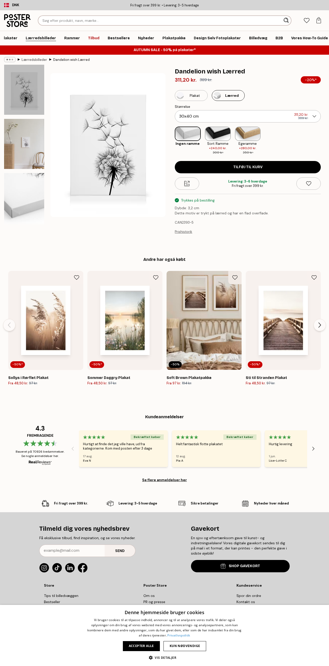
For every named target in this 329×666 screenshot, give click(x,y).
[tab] (306, 21)
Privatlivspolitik (178, 635)
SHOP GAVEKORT (244, 566)
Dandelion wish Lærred (71, 60)
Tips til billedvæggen (61, 595)
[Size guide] (187, 183)
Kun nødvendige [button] (185, 646)
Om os (149, 595)
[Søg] (286, 20)
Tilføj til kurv (247, 167)
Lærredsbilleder (34, 60)
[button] (164, 657)
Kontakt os (245, 602)
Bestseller (52, 602)
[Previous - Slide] (171, 141)
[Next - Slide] (325, 141)
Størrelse (182, 106)
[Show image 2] (24, 144)
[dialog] (164, 635)
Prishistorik (183, 232)
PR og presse (154, 602)
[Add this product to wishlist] (308, 183)
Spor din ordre (248, 595)
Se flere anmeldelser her (164, 480)
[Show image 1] (24, 90)
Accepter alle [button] (141, 646)
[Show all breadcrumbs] (9, 59)
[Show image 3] (24, 201)
